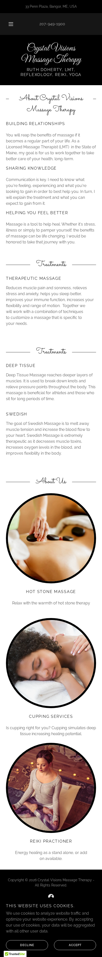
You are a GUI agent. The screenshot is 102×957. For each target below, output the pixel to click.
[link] (51, 54)
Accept (75, 945)
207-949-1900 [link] (52, 24)
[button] (11, 24)
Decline (27, 945)
